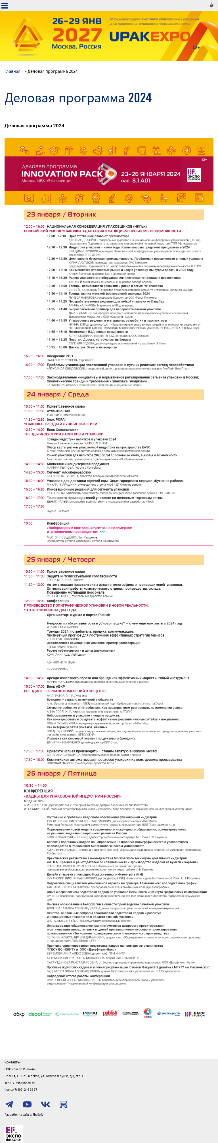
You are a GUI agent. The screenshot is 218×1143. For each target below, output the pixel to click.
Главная (12, 71)
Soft (38, 1114)
